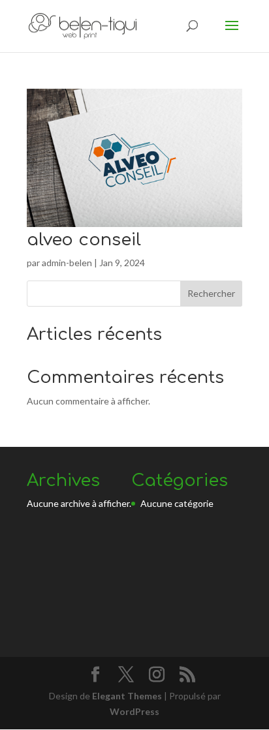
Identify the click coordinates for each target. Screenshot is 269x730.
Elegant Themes (127, 695)
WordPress (134, 711)
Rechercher (211, 293)
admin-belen (67, 262)
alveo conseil (84, 239)
